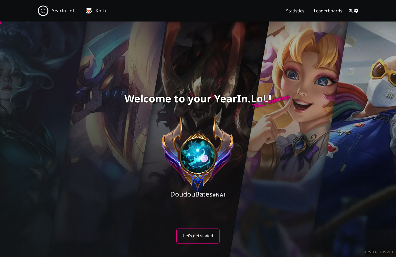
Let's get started (198, 236)
